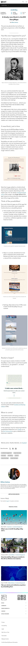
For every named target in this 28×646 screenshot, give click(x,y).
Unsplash (24, 443)
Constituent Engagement (3, 13)
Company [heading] (3, 611)
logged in (8, 501)
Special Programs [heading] (5, 613)
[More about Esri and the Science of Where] (3, 598)
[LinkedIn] (24, 596)
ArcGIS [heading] (2, 602)
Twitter (20, 429)
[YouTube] (24, 599)
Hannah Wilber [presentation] (11, 554)
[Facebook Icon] (13, 449)
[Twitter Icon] (10, 449)
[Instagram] (22, 599)
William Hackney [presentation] (11, 582)
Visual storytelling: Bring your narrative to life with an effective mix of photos (13, 557)
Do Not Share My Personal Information (10, 642)
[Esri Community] (19, 599)
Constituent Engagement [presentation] (17, 526)
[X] (22, 596)
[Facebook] (19, 596)
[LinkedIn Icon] (15, 449)
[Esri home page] (3, 2)
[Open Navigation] (26, 2)
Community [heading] (3, 605)
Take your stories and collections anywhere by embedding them (13, 585)
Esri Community (7, 431)
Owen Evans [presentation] (9, 526)
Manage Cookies (5, 638)
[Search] (23, 2)
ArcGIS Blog (4, 5)
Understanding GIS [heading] (5, 608)
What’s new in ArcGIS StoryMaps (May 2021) (12, 529)
